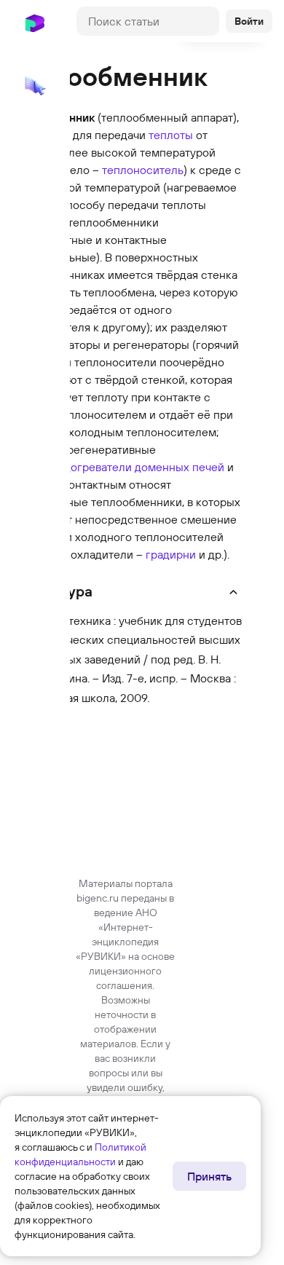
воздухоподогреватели (70, 467)
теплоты (171, 134)
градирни (171, 554)
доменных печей (179, 467)
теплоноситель (143, 169)
